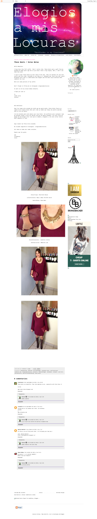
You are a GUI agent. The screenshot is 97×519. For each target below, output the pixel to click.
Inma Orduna (21, 452)
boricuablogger (37, 370)
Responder (20, 391)
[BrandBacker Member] (75, 211)
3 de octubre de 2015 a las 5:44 (35, 396)
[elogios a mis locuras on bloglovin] (73, 163)
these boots (38, 373)
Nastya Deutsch (21, 429)
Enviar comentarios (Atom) (28, 494)
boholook (30, 370)
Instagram (40, 55)
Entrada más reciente (20, 492)
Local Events (69, 55)
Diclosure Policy (18, 55)
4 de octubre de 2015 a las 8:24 (35, 442)
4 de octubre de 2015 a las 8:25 (35, 463)
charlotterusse (54, 370)
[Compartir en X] (36, 369)
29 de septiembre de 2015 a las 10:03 (33, 382)
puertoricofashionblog (28, 373)
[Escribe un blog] (35, 369)
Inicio (40, 492)
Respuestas (21, 394)
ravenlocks (20, 382)
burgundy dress (45, 370)
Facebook (47, 55)
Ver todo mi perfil (74, 89)
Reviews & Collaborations (57, 55)
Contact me (33, 55)
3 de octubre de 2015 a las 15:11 (32, 452)
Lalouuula (20, 406)
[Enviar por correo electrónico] (34, 369)
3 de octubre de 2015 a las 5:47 (35, 419)
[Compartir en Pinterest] (39, 369)
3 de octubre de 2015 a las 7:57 (34, 429)
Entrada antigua (60, 492)
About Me (27, 55)
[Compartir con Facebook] (38, 369)
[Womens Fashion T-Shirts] (79, 266)
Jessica (23, 396)
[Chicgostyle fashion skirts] (74, 218)
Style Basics (77, 55)
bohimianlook (24, 370)
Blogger (62, 514)
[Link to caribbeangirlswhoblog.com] (74, 190)
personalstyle (18, 373)
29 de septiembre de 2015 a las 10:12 (32, 406)
